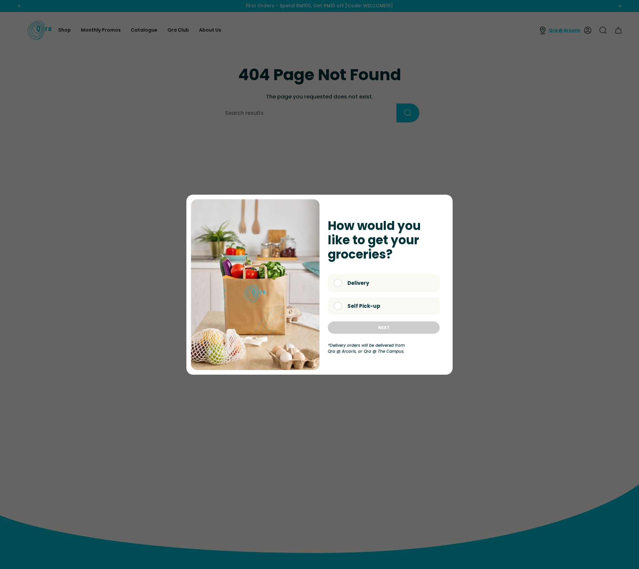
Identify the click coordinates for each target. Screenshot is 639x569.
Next (384, 327)
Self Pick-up (363, 305)
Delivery (358, 283)
